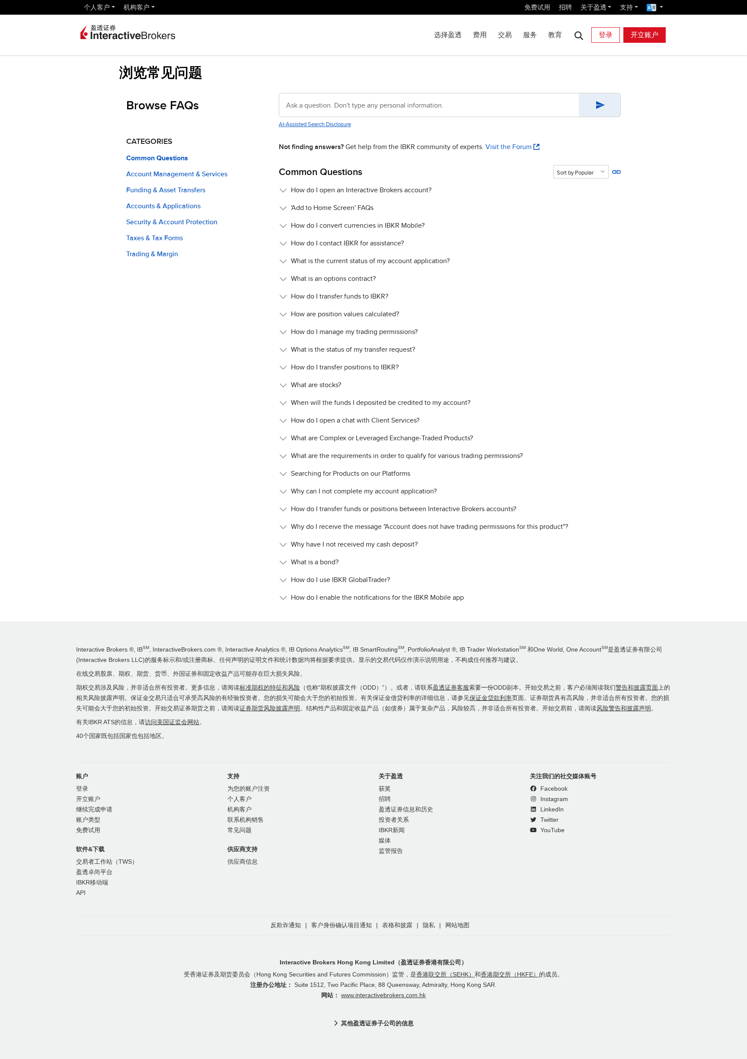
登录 (606, 34)
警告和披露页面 (637, 687)
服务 (530, 34)
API (81, 893)
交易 (505, 34)
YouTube (552, 830)
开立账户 (644, 34)
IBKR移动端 (92, 882)
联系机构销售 (245, 820)
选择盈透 (448, 34)
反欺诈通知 (286, 925)
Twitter (549, 820)
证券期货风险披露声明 (269, 708)
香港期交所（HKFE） (510, 974)
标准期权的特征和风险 (269, 687)
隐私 (429, 925)
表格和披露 (397, 925)
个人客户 (97, 7)
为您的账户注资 (248, 789)
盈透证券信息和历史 (406, 809)
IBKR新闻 (392, 830)
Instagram (553, 799)
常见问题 (239, 830)
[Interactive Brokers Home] (128, 32)
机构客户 (137, 7)
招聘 (565, 7)
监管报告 (391, 851)
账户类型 (88, 820)
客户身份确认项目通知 (341, 925)
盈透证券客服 (451, 687)
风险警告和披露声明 (624, 708)
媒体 (385, 840)
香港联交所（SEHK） (445, 974)
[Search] (578, 35)
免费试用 (537, 7)
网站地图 (457, 925)
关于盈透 (594, 7)
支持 (626, 7)
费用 (480, 34)
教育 (555, 34)
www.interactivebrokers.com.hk (383, 995)
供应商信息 (242, 862)
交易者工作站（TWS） (107, 862)
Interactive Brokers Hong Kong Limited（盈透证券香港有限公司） (373, 962)
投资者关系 (394, 820)
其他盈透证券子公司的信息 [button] (377, 1023)
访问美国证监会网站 (172, 722)
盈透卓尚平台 (94, 872)
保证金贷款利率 (490, 698)
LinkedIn (551, 809)
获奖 (385, 789)
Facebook (553, 789)
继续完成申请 (94, 809)
